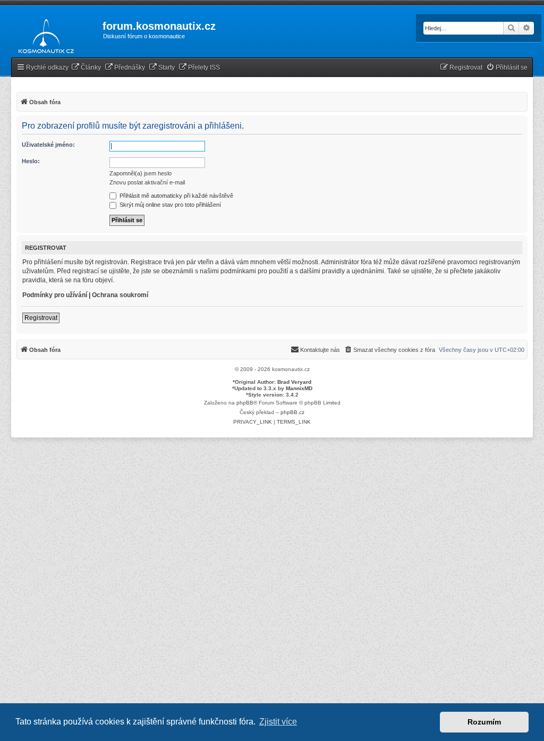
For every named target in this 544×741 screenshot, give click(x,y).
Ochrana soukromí (120, 295)
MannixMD (299, 388)
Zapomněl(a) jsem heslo (140, 173)
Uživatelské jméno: (48, 144)
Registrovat (40, 318)
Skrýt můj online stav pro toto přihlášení (169, 204)
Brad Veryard (294, 382)
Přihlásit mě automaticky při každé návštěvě (175, 195)
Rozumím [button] (484, 722)
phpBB (244, 403)
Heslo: (31, 161)
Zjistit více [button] (278, 721)
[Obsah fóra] (43, 34)
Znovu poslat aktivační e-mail (147, 182)
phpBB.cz (292, 412)
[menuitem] (86, 68)
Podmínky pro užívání (54, 295)
